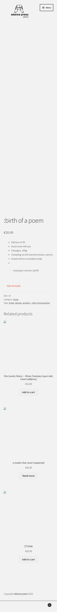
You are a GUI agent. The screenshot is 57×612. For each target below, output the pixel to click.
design (18, 302)
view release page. (21, 262)
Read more (28, 475)
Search (28, 606)
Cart (44, 604)
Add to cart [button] (28, 392)
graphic (26, 302)
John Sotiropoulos (41, 302)
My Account (9, 606)
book (15, 299)
